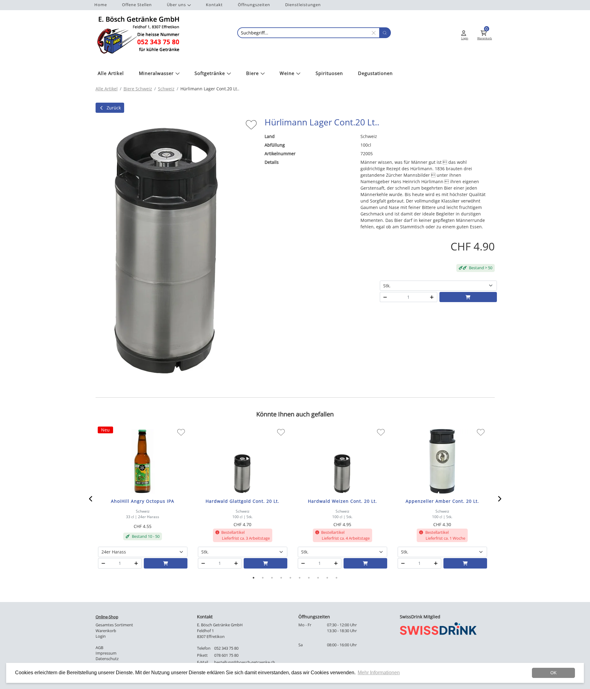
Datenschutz (107, 658)
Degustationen (375, 73)
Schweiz (166, 89)
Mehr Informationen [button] (379, 672)
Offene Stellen (137, 4)
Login (101, 636)
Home (100, 4)
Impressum (106, 653)
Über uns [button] (176, 4)
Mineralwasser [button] (156, 73)
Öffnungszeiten (254, 4)
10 (336, 578)
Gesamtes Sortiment (114, 625)
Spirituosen (329, 73)
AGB (99, 647)
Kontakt (214, 4)
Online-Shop (107, 617)
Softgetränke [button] (210, 73)
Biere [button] (252, 73)
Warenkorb (106, 630)
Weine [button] (287, 73)
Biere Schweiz (138, 89)
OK (553, 672)
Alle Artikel (111, 73)
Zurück (114, 108)
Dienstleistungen (303, 4)
